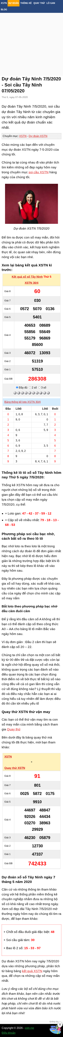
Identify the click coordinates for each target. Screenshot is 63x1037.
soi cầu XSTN (39, 172)
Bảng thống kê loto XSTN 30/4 (22, 402)
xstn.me (29, 1028)
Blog (4, 9)
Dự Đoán (13, 3)
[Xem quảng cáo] (55, 1029)
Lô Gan (51, 3)
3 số (43, 387)
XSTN (4, 3)
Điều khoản (8, 1032)
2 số (34, 387)
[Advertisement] (31, 40)
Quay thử (39, 3)
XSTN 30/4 (31, 282)
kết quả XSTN (32, 971)
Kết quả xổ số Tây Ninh (27, 276)
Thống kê (26, 3)
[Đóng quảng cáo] (60, 1024)
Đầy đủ (22, 387)
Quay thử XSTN (14, 768)
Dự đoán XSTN (38, 136)
